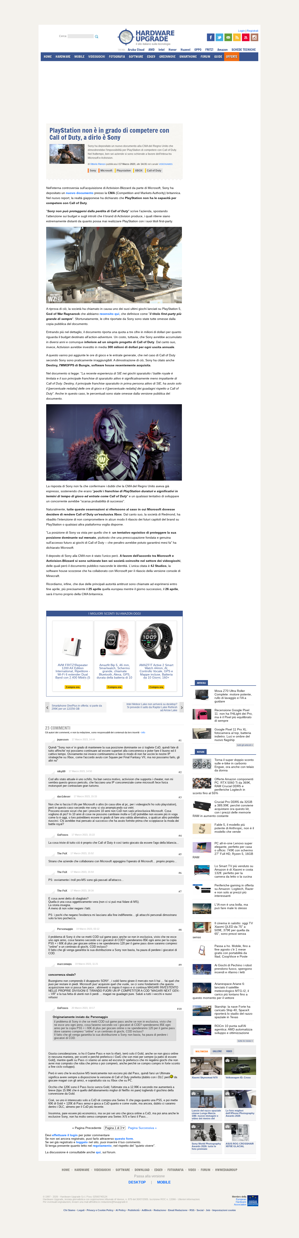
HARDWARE (63, 56)
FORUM (205, 56)
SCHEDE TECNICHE (244, 49)
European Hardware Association (240, 1202)
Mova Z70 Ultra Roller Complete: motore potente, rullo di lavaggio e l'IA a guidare (233, 696)
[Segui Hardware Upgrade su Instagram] (254, 37)
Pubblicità (133, 1210)
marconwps (64, 964)
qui (98, 1152)
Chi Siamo (69, 1210)
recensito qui (109, 314)
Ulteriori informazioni (188, 1199)
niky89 (61, 771)
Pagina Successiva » (142, 1128)
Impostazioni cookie (224, 1210)
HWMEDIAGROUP (226, 1169)
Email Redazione (177, 1210)
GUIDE (218, 56)
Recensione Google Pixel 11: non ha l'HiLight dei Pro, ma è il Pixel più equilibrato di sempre (234, 715)
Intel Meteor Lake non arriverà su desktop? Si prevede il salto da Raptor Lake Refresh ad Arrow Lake (152, 707)
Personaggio (65, 929)
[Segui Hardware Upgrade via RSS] (237, 37)
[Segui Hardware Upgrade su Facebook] (211, 37)
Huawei (185, 49)
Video (229, 1051)
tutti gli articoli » (245, 745)
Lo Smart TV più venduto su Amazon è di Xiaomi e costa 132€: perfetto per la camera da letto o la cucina (234, 871)
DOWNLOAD (142, 1169)
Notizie (200, 752)
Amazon (222, 49)
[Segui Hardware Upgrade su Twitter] (219, 37)
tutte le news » (245, 1041)
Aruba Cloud (136, 49)
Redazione (160, 1210)
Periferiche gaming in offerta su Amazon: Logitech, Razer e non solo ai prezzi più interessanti (234, 891)
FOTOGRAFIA (117, 56)
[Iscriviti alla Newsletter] (228, 37)
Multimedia (201, 1051)
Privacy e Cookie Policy (100, 1210)
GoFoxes (62, 834)
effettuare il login (65, 1135)
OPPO (197, 49)
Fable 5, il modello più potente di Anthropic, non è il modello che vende (234, 828)
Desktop (137, 1182)
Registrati (252, 30)
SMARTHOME (188, 56)
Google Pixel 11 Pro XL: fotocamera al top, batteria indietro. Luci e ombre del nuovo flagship (233, 735)
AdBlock (146, 1210)
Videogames (165, 164)
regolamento (102, 1145)
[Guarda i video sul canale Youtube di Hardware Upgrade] (246, 37)
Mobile (164, 1182)
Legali (80, 1210)
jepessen (63, 739)
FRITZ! (209, 49)
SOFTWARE (136, 56)
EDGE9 (151, 56)
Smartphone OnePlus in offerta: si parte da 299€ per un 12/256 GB (77, 707)
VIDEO (192, 1169)
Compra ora (72, 687)
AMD (151, 49)
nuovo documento (79, 193)
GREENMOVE (167, 56)
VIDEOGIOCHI (96, 56)
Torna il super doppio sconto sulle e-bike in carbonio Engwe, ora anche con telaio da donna (234, 765)
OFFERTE (231, 56)
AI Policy (121, 1210)
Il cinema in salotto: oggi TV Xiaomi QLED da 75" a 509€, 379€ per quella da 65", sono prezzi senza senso (223, 930)
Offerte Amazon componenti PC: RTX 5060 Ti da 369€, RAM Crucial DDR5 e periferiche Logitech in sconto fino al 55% (223, 786)
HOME (48, 56)
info (143, 732)
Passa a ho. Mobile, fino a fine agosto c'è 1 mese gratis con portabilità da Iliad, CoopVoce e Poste (232, 951)
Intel (161, 49)
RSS (192, 1210)
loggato (82, 1142)
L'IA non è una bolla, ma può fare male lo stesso (231, 906)
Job (208, 1210)
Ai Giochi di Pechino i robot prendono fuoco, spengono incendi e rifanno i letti (233, 968)
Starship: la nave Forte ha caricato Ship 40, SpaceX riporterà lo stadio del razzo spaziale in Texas (233, 1012)
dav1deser (63, 796)
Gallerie (217, 1051)
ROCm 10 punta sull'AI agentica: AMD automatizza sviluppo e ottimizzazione (233, 1029)
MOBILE (79, 56)
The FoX (62, 853)
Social (200, 1210)
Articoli (201, 683)
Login (241, 30)
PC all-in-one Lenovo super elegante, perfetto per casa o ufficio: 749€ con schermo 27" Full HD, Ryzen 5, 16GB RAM (223, 850)
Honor (173, 49)
